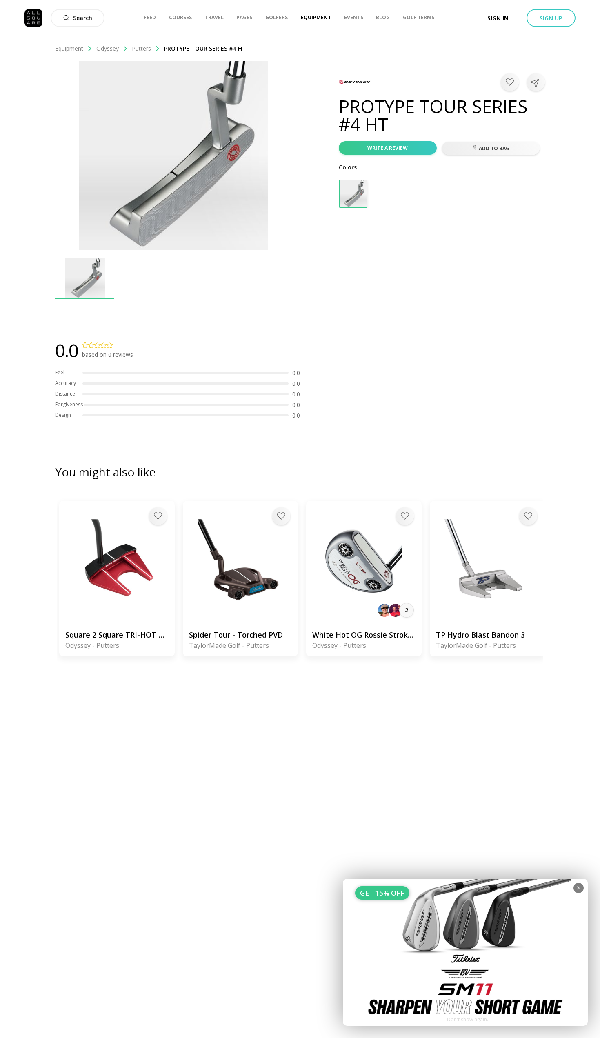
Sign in (498, 18)
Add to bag (494, 148)
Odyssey (107, 48)
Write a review (387, 147)
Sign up (551, 18)
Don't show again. (467, 1019)
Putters (141, 48)
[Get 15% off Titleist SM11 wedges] (465, 952)
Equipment (69, 48)
